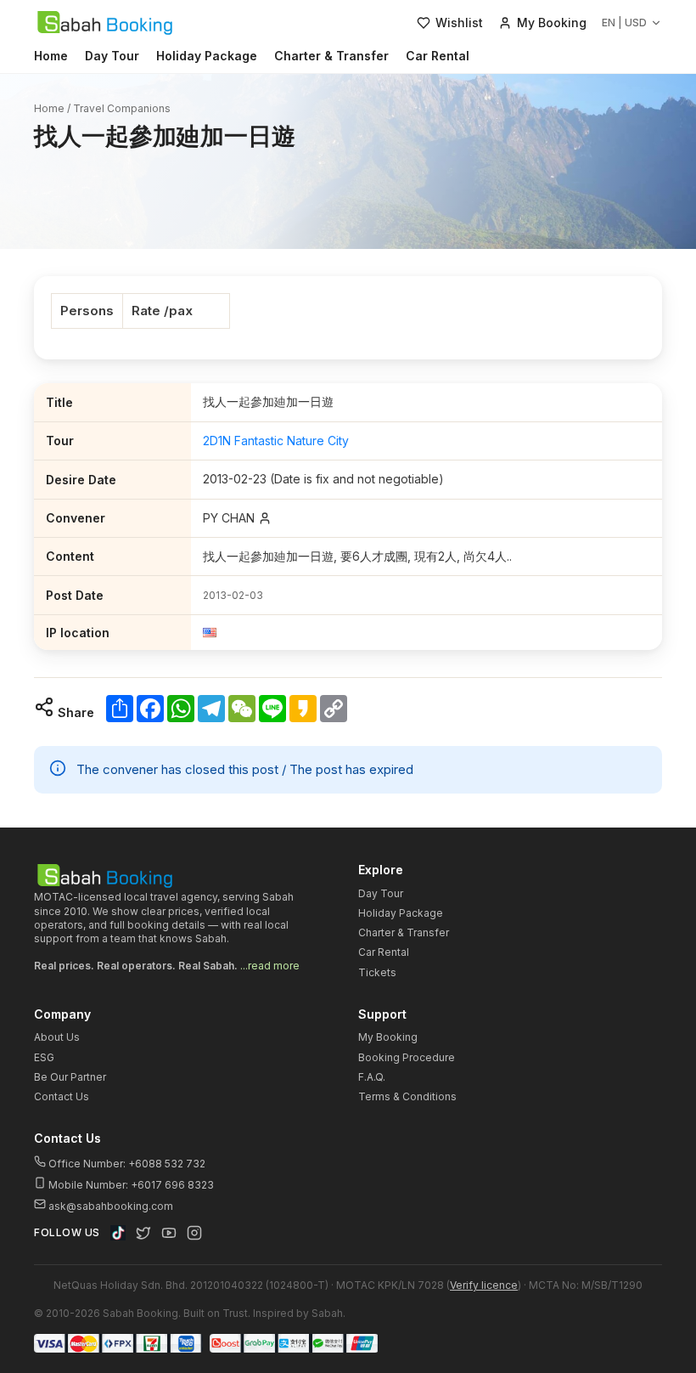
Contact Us (61, 1096)
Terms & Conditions (407, 1096)
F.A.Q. (371, 1077)
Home (51, 55)
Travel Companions (122, 108)
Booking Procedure (406, 1057)
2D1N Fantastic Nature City (276, 440)
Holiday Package (206, 55)
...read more (270, 965)
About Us (57, 1037)
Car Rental (437, 55)
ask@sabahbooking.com (110, 1206)
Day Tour (112, 55)
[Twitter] (143, 1232)
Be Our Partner (70, 1077)
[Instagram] (194, 1232)
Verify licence (484, 1285)
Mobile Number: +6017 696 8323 (130, 1184)
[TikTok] (118, 1232)
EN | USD (624, 22)
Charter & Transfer (331, 55)
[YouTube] (169, 1232)
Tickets (377, 972)
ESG (44, 1057)
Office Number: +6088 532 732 (125, 1163)
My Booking (388, 1037)
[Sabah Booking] (105, 22)
